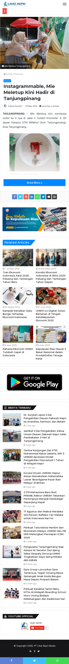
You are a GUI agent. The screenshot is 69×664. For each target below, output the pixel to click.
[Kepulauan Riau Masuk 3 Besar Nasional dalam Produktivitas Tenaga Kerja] (51, 334)
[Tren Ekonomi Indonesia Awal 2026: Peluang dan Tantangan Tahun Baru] (18, 257)
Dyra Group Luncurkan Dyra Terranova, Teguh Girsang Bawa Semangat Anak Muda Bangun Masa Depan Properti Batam (43, 574)
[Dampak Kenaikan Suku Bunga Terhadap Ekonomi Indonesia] (18, 296)
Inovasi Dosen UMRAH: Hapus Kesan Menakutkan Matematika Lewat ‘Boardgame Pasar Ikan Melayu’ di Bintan (43, 478)
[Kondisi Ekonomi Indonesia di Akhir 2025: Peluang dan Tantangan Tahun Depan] (51, 257)
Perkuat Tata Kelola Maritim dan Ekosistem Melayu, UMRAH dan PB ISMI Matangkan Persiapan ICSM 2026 (45, 532)
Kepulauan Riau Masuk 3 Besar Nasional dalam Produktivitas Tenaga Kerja (51, 353)
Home (9, 74)
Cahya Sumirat (15, 106)
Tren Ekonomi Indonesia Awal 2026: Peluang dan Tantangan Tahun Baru (18, 277)
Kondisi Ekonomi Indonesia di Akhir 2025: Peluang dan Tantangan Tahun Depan (51, 277)
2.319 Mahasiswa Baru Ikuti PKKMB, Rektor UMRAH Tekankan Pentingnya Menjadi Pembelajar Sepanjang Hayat (44, 497)
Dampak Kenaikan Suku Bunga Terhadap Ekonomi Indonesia (17, 314)
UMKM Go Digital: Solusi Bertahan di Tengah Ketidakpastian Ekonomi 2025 (50, 315)
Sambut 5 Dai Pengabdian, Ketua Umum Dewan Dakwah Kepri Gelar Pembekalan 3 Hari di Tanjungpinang (45, 435)
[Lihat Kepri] (14, 4)
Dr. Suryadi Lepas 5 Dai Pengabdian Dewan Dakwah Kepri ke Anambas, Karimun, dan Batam (45, 418)
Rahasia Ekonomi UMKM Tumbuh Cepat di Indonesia (18, 352)
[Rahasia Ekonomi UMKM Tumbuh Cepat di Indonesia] (18, 334)
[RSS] (30, 651)
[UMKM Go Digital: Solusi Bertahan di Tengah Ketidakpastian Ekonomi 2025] (51, 296)
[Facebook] (34, 651)
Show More (33, 182)
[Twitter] (39, 651)
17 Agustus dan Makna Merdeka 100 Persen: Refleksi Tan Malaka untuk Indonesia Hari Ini (43, 515)
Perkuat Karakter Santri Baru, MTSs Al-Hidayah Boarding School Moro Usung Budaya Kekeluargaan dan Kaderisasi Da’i (45, 593)
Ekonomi (18, 74)
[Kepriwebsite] (34, 219)
